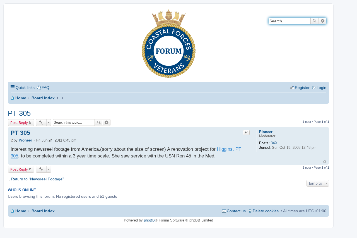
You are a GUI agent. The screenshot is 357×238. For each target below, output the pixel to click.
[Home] (12, 12)
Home (20, 98)
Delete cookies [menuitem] (266, 211)
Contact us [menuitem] (236, 211)
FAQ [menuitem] (45, 87)
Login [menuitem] (321, 87)
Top (324, 161)
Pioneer (265, 132)
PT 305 (19, 113)
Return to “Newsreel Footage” (37, 179)
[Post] (12, 140)
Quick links (25, 87)
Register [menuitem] (302, 87)
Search (314, 21)
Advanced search (322, 21)
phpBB (149, 220)
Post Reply (19, 122)
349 (274, 143)
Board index (43, 98)
